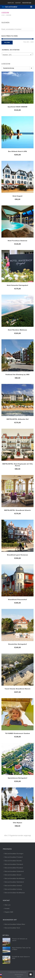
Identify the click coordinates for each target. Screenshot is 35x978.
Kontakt (7, 908)
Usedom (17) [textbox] (17, 55)
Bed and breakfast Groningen (14, 853)
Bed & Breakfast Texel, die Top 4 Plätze (21, 948)
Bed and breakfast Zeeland (13, 885)
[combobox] (17, 54)
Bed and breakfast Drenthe (13, 860)
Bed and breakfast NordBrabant (15, 892)
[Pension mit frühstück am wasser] (6, 942)
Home (3, 15)
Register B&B (9, 912)
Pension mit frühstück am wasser (19, 939)
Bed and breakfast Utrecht (13, 875)
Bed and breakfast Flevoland (14, 868)
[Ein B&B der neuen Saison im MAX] (6, 960)
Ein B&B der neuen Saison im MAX (21, 957)
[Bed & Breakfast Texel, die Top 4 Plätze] (6, 951)
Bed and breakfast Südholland (14, 882)
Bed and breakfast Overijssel (14, 864)
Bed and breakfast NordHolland (14, 878)
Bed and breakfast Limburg (13, 889)
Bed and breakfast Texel (12, 928)
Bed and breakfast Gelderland (14, 871)
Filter (7, 42)
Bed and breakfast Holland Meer (15, 924)
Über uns (7, 905)
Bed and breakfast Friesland (13, 857)
